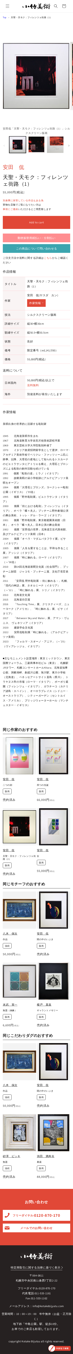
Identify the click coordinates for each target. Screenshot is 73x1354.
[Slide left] (4, 146)
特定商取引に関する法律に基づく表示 (35, 1267)
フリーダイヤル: (36, 1215)
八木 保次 (10, 933)
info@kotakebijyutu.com (48, 1306)
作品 (5, 939)
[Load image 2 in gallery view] (36, 144)
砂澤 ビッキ (11, 1156)
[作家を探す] (59, 1348)
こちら (48, 258)
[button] (7, 6)
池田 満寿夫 (45, 1156)
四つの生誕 (43, 785)
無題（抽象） (10, 1010)
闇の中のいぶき (45, 939)
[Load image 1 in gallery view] (17, 144)
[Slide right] (69, 146)
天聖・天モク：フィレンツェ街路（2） (19, 857)
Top (5, 17)
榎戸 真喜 (44, 1004)
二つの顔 (7, 785)
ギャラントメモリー (47, 1010)
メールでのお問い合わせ (36, 1228)
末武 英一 (10, 1004)
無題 (5, 1162)
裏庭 (39, 1162)
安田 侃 (13, 167)
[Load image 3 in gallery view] (55, 144)
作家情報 (35, 303)
